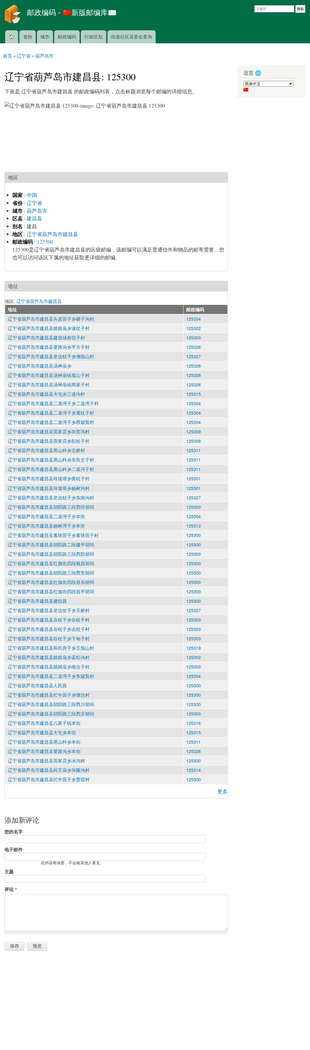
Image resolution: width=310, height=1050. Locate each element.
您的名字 (14, 831)
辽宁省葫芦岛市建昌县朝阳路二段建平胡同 (51, 544)
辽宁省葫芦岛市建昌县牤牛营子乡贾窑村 (49, 779)
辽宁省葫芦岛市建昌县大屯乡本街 (42, 732)
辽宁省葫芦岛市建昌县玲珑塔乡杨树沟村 (49, 488)
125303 (193, 619)
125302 (193, 328)
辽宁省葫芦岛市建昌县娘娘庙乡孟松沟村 (49, 657)
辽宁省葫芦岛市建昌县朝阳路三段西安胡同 (51, 572)
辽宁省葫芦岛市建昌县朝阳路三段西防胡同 (51, 554)
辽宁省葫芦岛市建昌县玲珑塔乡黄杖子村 (49, 478)
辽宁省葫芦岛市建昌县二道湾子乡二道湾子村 (53, 403)
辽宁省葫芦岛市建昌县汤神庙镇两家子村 (49, 384)
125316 (193, 723)
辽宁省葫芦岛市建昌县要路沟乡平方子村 (49, 347)
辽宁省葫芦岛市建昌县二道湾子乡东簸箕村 (51, 676)
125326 (193, 347)
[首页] (13, 15)
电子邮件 (14, 849)
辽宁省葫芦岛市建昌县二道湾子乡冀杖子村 (51, 412)
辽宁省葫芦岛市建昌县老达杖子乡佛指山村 (51, 356)
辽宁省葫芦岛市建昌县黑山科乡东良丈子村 (51, 459)
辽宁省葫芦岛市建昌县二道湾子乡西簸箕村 (51, 422)
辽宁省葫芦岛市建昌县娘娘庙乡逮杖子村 (49, 328)
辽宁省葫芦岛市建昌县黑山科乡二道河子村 (51, 469)
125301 (193, 478)
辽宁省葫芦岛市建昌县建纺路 (37, 601)
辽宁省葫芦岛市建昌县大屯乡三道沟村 (46, 394)
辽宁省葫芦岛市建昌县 (52, 234)
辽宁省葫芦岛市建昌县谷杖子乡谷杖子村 (49, 619)
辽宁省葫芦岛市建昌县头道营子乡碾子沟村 (51, 318)
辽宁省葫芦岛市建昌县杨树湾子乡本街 (46, 525)
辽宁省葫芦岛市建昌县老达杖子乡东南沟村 (51, 497)
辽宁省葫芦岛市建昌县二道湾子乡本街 (46, 516)
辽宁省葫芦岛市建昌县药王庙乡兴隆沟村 (49, 770)
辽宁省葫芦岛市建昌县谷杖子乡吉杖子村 (49, 629)
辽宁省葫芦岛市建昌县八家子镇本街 (44, 723)
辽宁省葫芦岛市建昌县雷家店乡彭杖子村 (49, 441)
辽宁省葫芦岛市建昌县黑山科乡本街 (44, 741)
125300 (45, 241)
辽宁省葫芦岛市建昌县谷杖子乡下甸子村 (49, 638)
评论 (11, 889)
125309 (193, 431)
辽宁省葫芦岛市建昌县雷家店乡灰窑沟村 (49, 431)
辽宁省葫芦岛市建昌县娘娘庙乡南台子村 (49, 666)
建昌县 (34, 218)
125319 (193, 648)
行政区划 (93, 36)
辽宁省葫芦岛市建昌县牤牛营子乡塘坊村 (49, 695)
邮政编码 (67, 36)
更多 (222, 791)
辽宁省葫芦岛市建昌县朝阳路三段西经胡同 (51, 507)
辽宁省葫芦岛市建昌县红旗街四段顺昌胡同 (51, 563)
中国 (32, 195)
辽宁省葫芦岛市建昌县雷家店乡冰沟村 (46, 760)
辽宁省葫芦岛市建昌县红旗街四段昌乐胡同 (51, 582)
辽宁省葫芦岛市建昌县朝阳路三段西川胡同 (51, 704)
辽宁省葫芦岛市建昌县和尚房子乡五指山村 (51, 648)
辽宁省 (34, 202)
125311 (193, 450)
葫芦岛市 (37, 210)
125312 (193, 525)
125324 (193, 318)
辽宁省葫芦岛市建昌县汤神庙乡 (39, 365)
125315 (193, 394)
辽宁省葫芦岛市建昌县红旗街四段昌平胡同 (51, 591)
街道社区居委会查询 (131, 36)
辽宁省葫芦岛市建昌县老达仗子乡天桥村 (49, 610)
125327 (193, 356)
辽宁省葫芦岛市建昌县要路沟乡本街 (44, 751)
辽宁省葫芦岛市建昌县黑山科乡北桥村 (46, 450)
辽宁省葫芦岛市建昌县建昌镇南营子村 (46, 337)
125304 (193, 403)
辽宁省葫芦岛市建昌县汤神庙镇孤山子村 (49, 375)
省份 (27, 36)
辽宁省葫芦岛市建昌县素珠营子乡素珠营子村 (53, 535)
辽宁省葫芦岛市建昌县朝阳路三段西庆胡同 (51, 713)
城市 (44, 36)
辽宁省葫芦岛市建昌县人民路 (37, 685)
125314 (193, 770)
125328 (193, 365)
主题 (9, 871)
